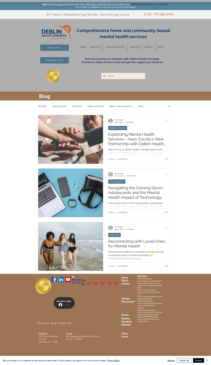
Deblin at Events (95, 106)
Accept (198, 360)
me (126, 277)
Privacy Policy (113, 360)
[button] (95, 47)
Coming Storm (59, 106)
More (140, 106)
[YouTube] (68, 279)
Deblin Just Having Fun (120, 106)
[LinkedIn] (61, 279)
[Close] (207, 360)
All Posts (42, 106)
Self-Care (77, 106)
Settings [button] (171, 360)
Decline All (184, 360)
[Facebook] (54, 279)
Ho (123, 277)
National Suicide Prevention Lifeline (149, 4)
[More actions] (167, 121)
